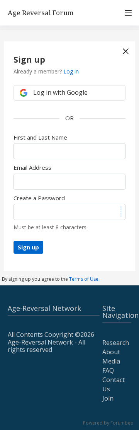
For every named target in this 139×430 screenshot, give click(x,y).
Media (111, 361)
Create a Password (39, 198)
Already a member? (46, 71)
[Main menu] (128, 13)
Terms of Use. (84, 279)
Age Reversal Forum (41, 13)
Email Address (32, 167)
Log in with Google (60, 92)
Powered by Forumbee (108, 423)
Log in (71, 71)
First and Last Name (40, 137)
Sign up (28, 247)
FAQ (108, 370)
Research (115, 342)
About (111, 352)
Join (108, 398)
